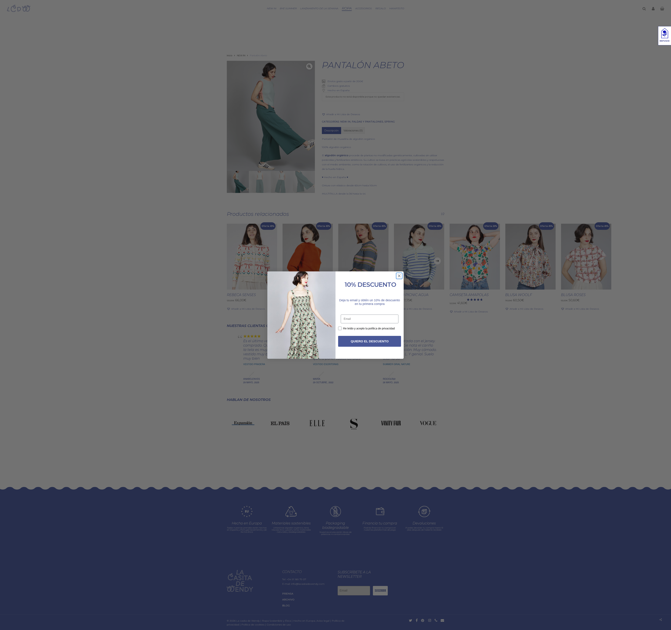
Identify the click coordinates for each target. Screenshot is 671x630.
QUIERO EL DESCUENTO (370, 341)
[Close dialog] (399, 276)
